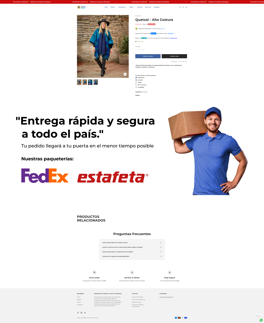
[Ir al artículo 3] (90, 82)
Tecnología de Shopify (92, 317)
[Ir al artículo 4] (96, 82)
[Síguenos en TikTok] (85, 313)
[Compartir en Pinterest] (183, 61)
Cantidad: (138, 46)
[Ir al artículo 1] (79, 82)
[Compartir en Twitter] (181, 61)
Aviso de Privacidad (137, 297)
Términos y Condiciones (138, 299)
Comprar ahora (174, 56)
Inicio (106, 7)
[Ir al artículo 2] (84, 82)
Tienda (112, 7)
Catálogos (157, 7)
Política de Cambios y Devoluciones (138, 305)
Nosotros (139, 7)
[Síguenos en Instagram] (81, 313)
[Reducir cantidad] (137, 49)
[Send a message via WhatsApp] (261, 320)
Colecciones (121, 7)
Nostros (79, 299)
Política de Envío (136, 302)
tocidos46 (138, 16)
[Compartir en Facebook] (179, 61)
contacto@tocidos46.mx (166, 297)
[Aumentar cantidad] (143, 49)
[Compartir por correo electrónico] (186, 61)
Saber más (162, 28)
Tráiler (131, 7)
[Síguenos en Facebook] (78, 313)
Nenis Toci (148, 7)
